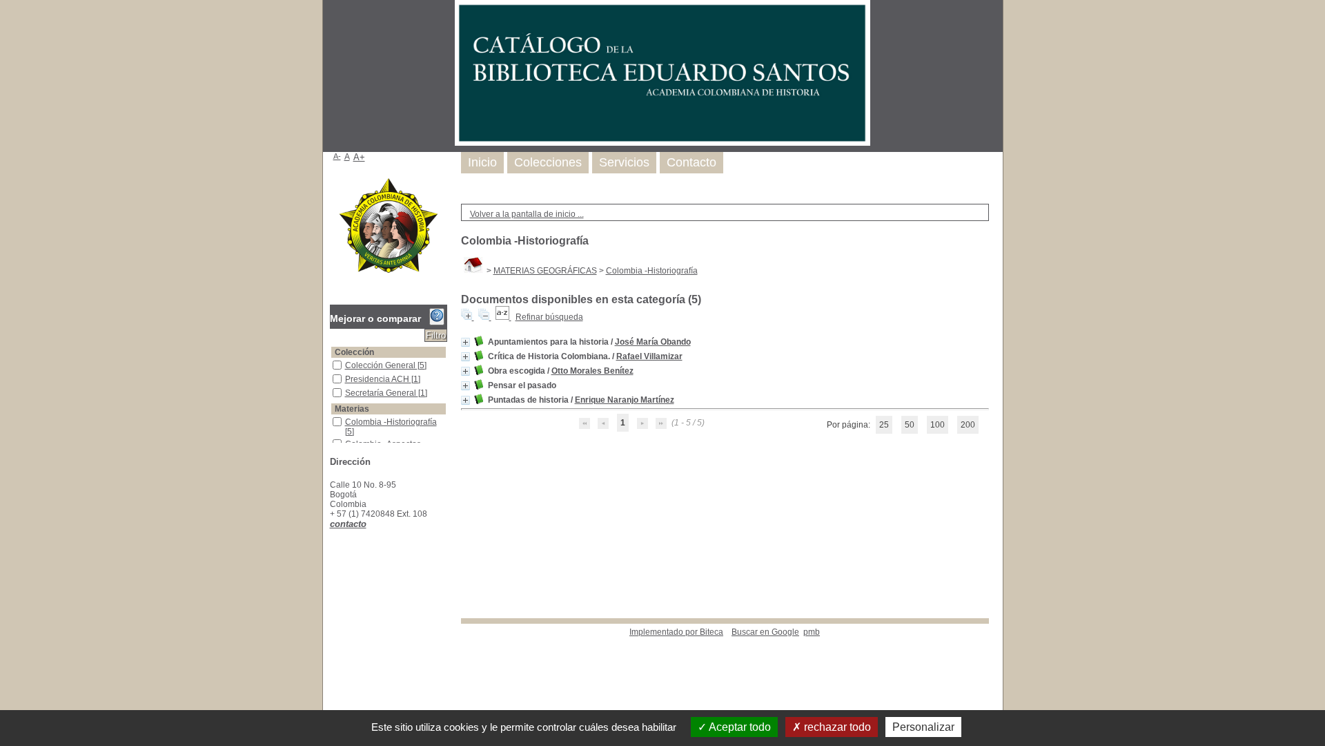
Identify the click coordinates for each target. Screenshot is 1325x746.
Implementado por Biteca (676, 632)
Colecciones (548, 162)
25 (884, 425)
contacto (348, 524)
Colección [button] (354, 352)
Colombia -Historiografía (652, 271)
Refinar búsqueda (549, 317)
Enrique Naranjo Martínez (624, 400)
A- (337, 156)
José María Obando (653, 342)
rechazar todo (836, 727)
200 (968, 425)
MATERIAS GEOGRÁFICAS (545, 271)
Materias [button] (352, 409)
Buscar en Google (765, 632)
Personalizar (923, 727)
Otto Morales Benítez (592, 371)
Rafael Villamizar (649, 356)
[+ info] (465, 342)
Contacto (691, 162)
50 (909, 425)
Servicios (624, 162)
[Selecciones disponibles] (503, 317)
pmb (811, 632)
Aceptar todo (739, 727)
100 (937, 425)
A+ (359, 157)
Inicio (482, 162)
